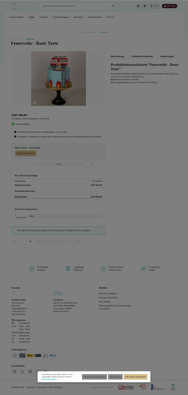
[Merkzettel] (144, 6)
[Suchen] (113, 6)
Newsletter (57, 387)
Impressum (31, 387)
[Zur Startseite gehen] (14, 6)
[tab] (120, 56)
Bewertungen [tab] (167, 56)
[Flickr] (30, 371)
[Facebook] (15, 371)
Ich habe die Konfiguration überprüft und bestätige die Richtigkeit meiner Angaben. (54, 230)
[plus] (30, 241)
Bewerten (30, 39)
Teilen (32, 216)
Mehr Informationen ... (50, 379)
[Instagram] (22, 371)
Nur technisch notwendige (94, 376)
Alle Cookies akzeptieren (135, 376)
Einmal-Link (21, 217)
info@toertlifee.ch (19, 308)
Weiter (92, 164)
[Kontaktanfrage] (138, 6)
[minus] (14, 241)
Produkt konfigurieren (26, 153)
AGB (50, 387)
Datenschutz (42, 387)
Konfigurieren (115, 376)
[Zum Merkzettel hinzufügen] (103, 57)
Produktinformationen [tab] (142, 56)
